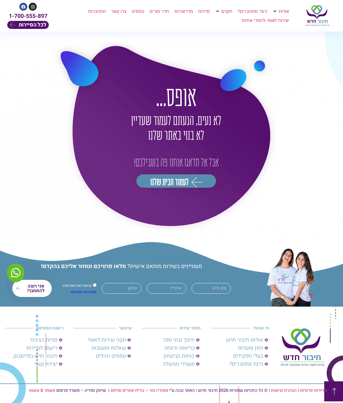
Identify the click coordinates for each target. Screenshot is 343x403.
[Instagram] (33, 7)
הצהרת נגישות (284, 390)
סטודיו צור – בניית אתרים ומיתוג (139, 390)
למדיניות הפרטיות (83, 292)
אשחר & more (42, 390)
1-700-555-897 (28, 16)
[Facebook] (23, 7)
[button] (281, 11)
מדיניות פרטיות (313, 390)
